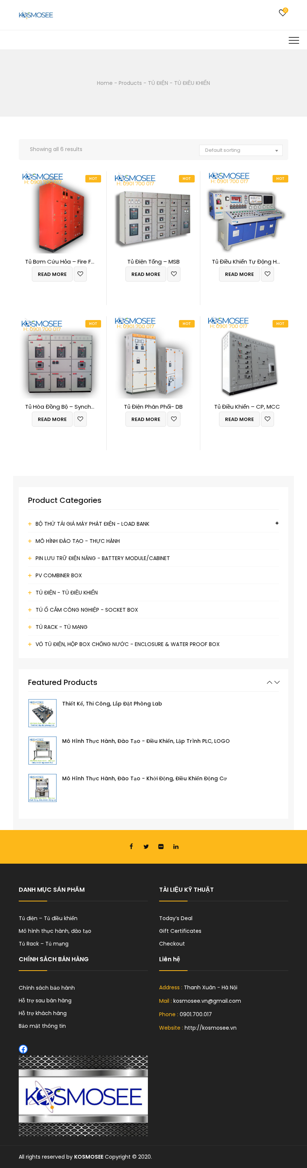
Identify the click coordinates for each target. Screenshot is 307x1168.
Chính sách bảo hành (47, 988)
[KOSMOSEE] (36, 15)
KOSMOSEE (88, 1157)
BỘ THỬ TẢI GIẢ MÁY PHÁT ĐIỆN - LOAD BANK (92, 524)
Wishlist (282, 13)
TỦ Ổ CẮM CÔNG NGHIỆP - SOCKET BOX (87, 610)
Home (105, 83)
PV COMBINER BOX (59, 575)
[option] (153, 713)
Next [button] (277, 682)
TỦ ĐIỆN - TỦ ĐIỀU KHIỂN (67, 592)
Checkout (172, 943)
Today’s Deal (175, 918)
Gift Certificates (180, 931)
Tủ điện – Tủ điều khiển (48, 918)
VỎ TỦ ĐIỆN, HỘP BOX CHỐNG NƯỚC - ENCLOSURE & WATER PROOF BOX (128, 644)
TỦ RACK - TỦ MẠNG (62, 627)
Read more (52, 274)
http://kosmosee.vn (211, 1028)
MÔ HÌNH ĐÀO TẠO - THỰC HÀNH (78, 541)
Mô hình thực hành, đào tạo (55, 931)
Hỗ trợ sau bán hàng (45, 1000)
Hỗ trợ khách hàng (43, 1013)
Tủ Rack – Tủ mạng (44, 943)
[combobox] (241, 150)
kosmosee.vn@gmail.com (207, 1001)
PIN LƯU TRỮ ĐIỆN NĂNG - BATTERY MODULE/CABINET (103, 558)
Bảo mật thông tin (42, 1026)
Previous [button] (269, 682)
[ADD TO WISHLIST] (80, 274)
